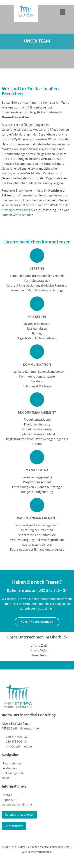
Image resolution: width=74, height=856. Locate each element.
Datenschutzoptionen (19, 815)
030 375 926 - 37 (37, 591)
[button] (62, 12)
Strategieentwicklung (16, 210)
